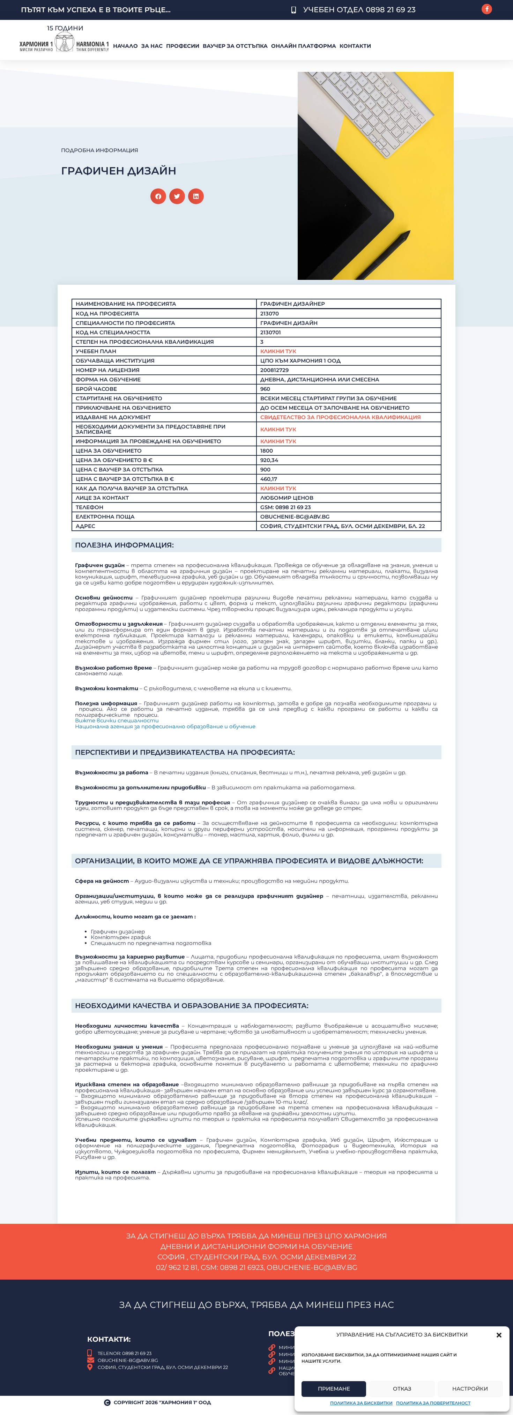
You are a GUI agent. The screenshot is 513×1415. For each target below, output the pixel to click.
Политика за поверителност (433, 1403)
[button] (499, 1335)
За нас (152, 46)
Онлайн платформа (303, 46)
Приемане (334, 1388)
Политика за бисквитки (361, 1403)
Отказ (402, 1388)
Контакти (355, 46)
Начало (125, 46)
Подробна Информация (99, 150)
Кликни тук (278, 429)
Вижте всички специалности (117, 720)
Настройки (470, 1388)
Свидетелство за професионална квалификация (340, 417)
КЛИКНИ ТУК (278, 488)
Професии (182, 46)
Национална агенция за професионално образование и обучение (165, 726)
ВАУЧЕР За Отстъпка (235, 46)
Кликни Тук (278, 351)
